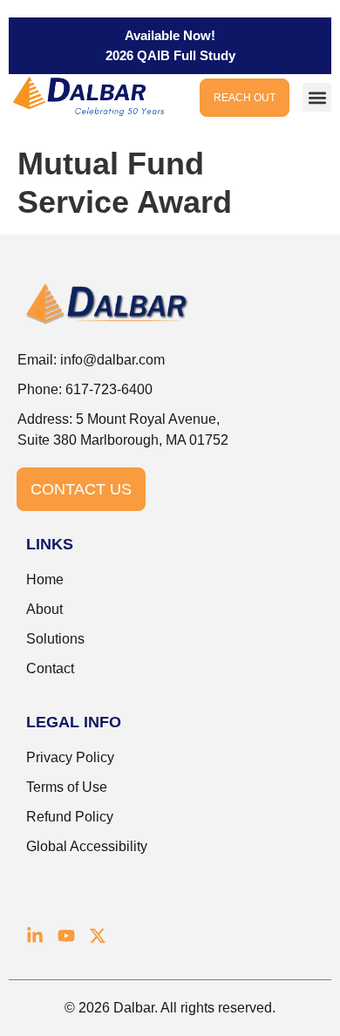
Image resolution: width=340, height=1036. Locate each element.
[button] (317, 97)
